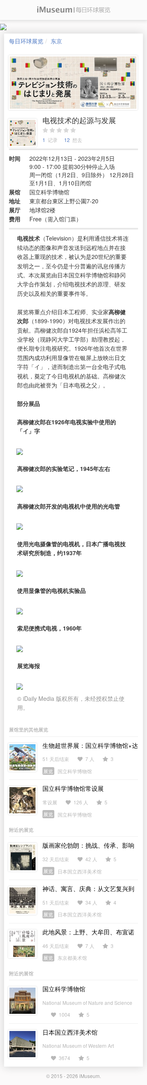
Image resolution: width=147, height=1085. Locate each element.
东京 (56, 41)
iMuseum (89, 1075)
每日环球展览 (26, 41)
